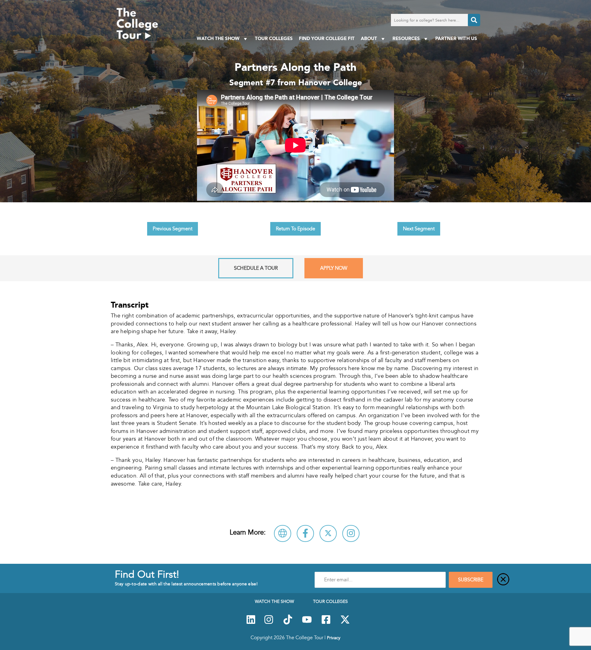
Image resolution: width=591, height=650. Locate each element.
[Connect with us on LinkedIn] (250, 623)
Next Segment (419, 229)
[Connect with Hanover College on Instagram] (351, 533)
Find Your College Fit (327, 38)
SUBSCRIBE (470, 580)
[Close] (503, 580)
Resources (406, 38)
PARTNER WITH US (456, 38)
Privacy (333, 637)
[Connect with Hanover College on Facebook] (305, 533)
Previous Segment (172, 229)
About (369, 38)
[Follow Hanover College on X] (328, 533)
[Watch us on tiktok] (287, 623)
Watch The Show (218, 38)
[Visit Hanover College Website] (282, 533)
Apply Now (333, 268)
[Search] (474, 20)
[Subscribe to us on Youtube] (306, 623)
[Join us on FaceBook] (326, 623)
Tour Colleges (274, 38)
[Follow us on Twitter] (345, 623)
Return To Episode (295, 229)
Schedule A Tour (256, 268)
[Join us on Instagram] (268, 623)
